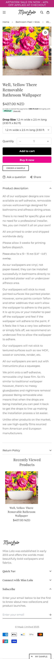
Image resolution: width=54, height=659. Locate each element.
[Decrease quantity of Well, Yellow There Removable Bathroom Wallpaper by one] (20, 141)
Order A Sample (15, 168)
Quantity (8, 141)
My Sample (41, 656)
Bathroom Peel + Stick (28, 22)
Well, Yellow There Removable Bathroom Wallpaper (21, 511)
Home (6, 22)
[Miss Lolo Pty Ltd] (27, 12)
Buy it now (27, 160)
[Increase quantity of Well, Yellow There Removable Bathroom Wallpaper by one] (48, 141)
